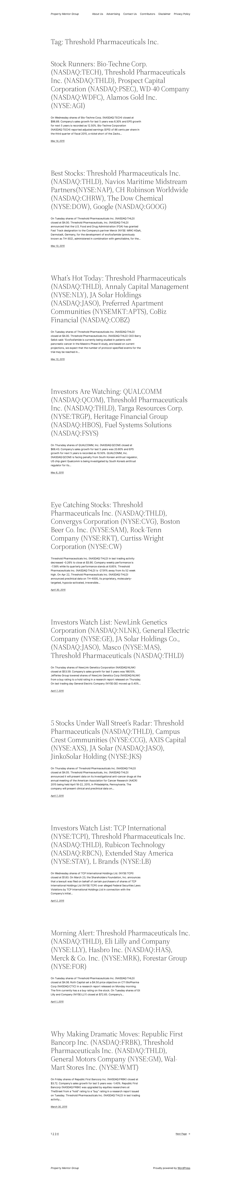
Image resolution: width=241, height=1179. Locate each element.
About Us (97, 13)
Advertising (113, 13)
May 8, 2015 (57, 472)
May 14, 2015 (58, 140)
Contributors (147, 13)
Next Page (183, 1133)
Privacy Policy (182, 13)
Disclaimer (164, 13)
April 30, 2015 (58, 589)
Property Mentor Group (65, 13)
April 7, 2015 (57, 690)
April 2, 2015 (57, 900)
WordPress (184, 1168)
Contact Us (130, 13)
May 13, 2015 (58, 245)
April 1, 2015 (57, 1001)
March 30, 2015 (59, 1106)
